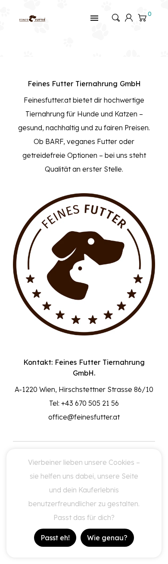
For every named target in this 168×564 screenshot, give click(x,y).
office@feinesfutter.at (84, 417)
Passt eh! (55, 537)
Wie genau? (107, 537)
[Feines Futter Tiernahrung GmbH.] (32, 17)
